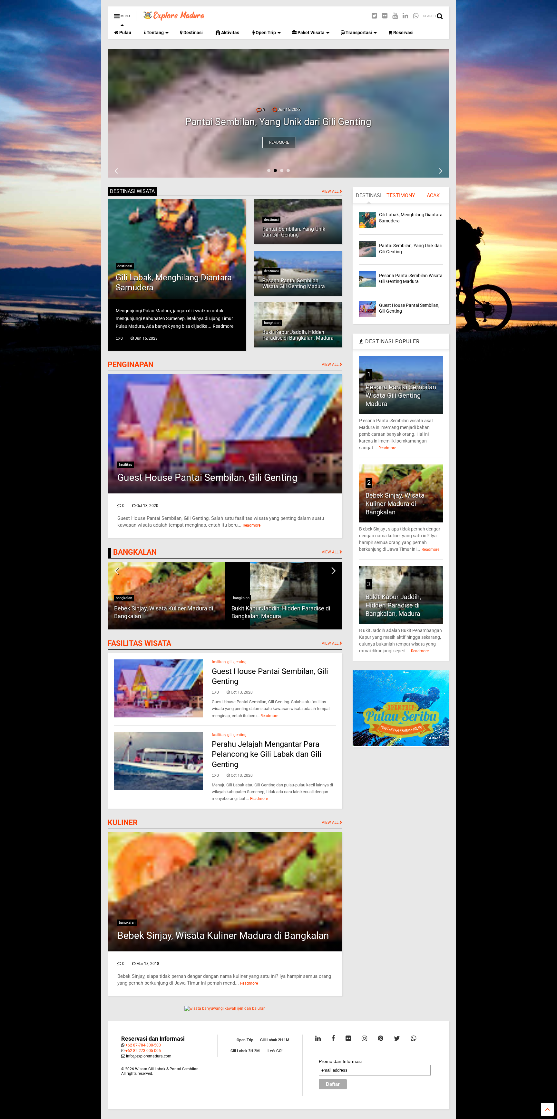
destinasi (124, 266)
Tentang (155, 32)
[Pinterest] (380, 1038)
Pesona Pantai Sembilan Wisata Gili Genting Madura (278, 121)
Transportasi (358, 32)
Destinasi (192, 32)
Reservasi (403, 32)
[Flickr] (384, 16)
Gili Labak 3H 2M (245, 1051)
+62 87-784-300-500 (143, 1045)
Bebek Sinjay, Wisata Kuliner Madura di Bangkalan (223, 935)
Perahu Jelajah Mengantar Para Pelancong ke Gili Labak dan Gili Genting (266, 754)
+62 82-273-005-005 (143, 1050)
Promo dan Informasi (340, 1061)
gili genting (237, 662)
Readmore (279, 142)
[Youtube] (395, 16)
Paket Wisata (311, 32)
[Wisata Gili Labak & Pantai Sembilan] (174, 18)
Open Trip (265, 32)
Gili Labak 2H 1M (274, 1040)
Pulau (124, 32)
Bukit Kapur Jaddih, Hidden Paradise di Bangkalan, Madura (298, 335)
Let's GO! (275, 1051)
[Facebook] (333, 1038)
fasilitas (125, 464)
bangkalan (272, 323)
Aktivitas (229, 32)
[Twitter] (374, 16)
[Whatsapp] (415, 16)
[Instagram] (364, 1038)
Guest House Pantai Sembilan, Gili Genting (207, 477)
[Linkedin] (405, 16)
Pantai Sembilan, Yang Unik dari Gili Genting (293, 232)
